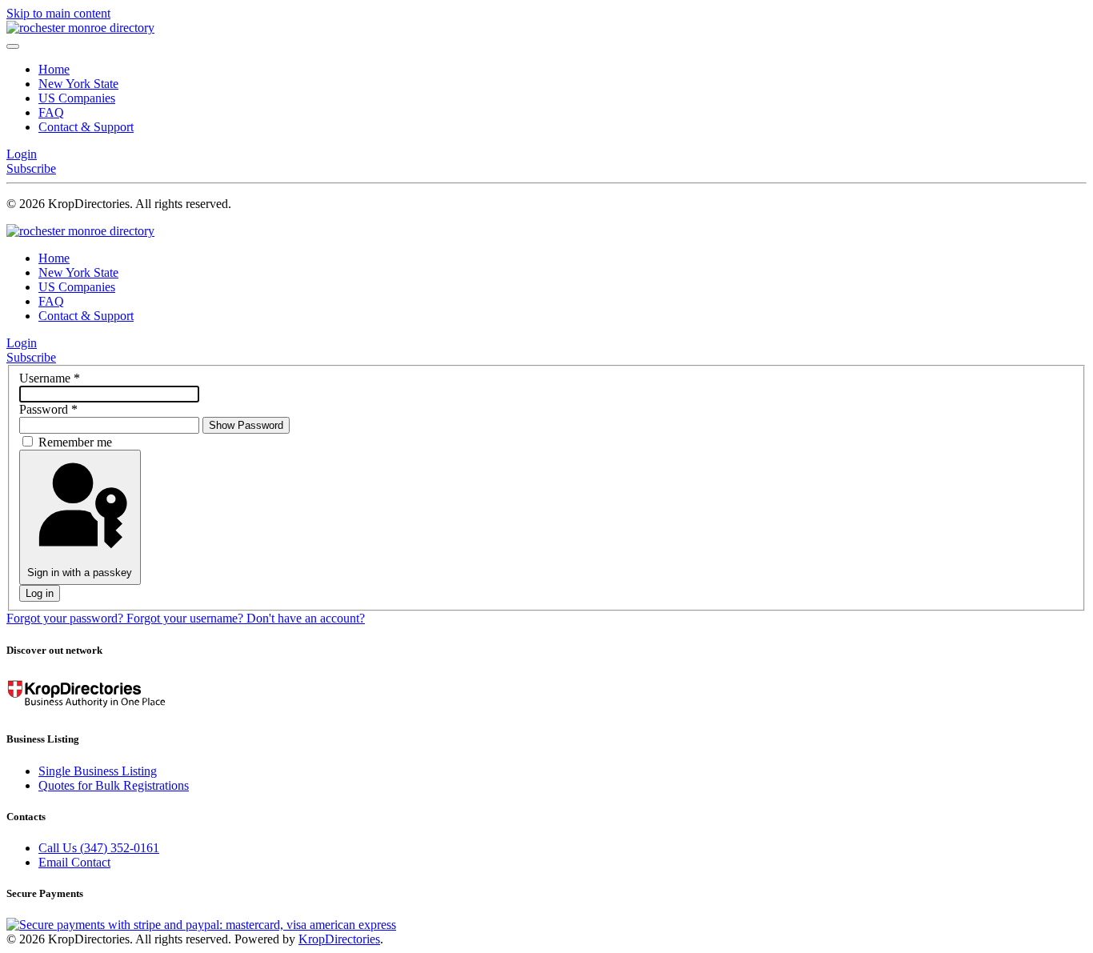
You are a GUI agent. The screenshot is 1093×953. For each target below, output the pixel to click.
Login (21, 154)
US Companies (76, 98)
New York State (78, 83)
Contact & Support (86, 127)
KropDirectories (339, 939)
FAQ (51, 112)
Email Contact (74, 862)
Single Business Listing (97, 771)
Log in (40, 593)
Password (48, 409)
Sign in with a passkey (79, 573)
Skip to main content (58, 13)
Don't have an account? (305, 618)
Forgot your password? (66, 618)
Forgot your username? (186, 618)
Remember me (75, 442)
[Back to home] (80, 27)
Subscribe (31, 168)
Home (54, 69)
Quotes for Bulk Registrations (113, 785)
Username (49, 378)
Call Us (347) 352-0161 (98, 848)
